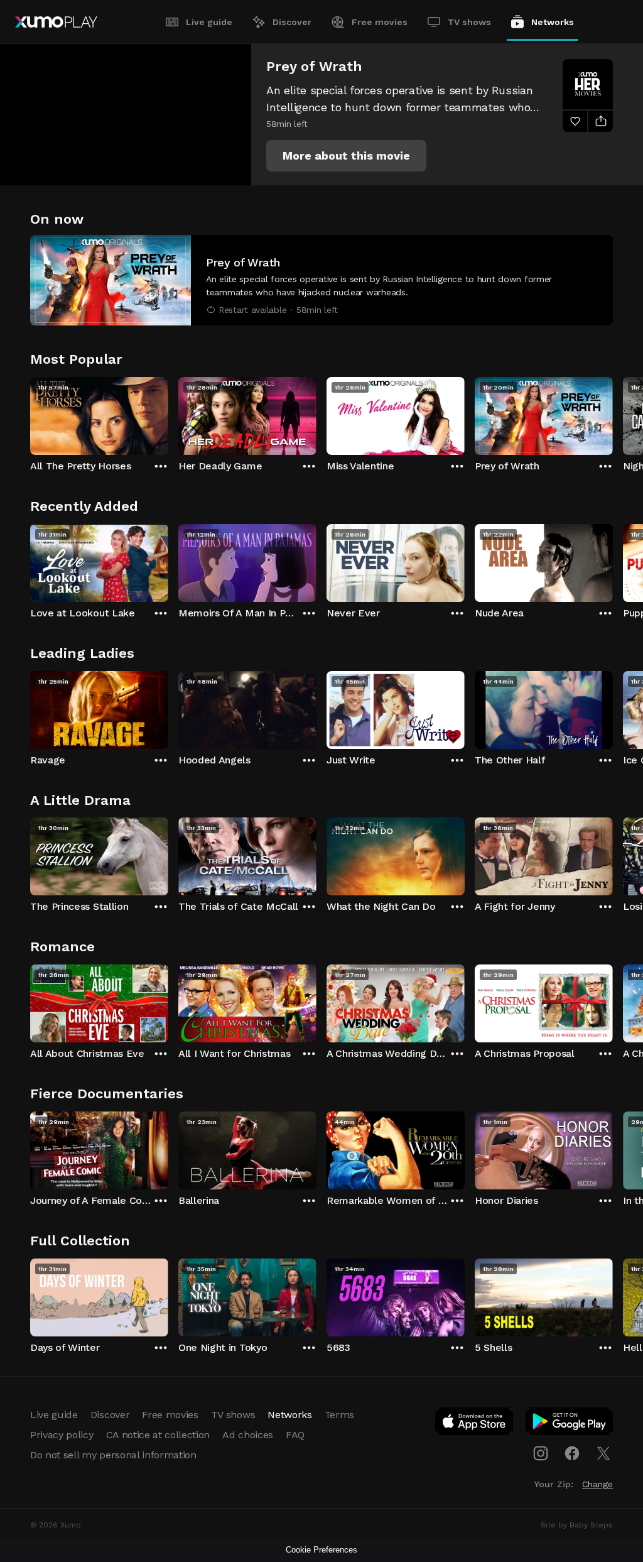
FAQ (295, 1435)
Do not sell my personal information (113, 1455)
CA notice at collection (158, 1435)
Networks (552, 22)
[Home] (56, 22)
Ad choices (247, 1435)
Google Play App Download (570, 1423)
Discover (292, 22)
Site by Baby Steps (577, 1525)
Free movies (380, 22)
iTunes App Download (474, 1423)
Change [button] (597, 1484)
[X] (603, 1453)
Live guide (209, 22)
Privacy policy (62, 1435)
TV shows (469, 22)
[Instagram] (540, 1453)
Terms (339, 1415)
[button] (346, 156)
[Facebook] (572, 1453)
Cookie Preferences (321, 1549)
